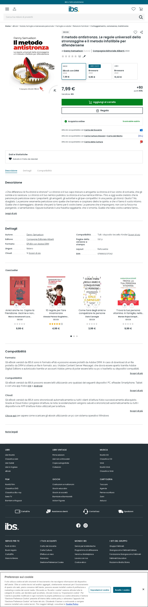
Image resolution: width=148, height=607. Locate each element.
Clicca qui (10, 415)
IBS (72, 94)
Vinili (102, 463)
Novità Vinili (105, 467)
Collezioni (56, 467)
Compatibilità (44, 170)
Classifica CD (106, 459)
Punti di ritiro (10, 546)
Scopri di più (35, 253)
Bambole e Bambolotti (62, 496)
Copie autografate (60, 463)
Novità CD (104, 455)
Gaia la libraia (11, 558)
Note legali (11, 431)
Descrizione (11, 170)
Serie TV (8, 496)
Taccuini (104, 484)
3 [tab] (76, 336)
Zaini (102, 496)
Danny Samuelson (73, 50)
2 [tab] (74, 336)
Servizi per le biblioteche (85, 546)
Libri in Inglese (11, 467)
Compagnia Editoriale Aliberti (108, 50)
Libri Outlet (9, 463)
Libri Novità (10, 455)
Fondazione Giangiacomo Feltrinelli (125, 554)
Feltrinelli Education (118, 558)
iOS (29, 385)
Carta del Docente (93, 130)
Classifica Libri (11, 459)
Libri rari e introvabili (61, 459)
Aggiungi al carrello (104, 102)
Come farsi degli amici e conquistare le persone (92, 312)
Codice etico (80, 562)
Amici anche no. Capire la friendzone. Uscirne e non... (20, 312)
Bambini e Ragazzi (13, 500)
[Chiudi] (143, 589)
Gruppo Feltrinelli (117, 546)
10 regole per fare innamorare (56, 312)
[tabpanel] (20, 303)
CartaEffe (9, 554)
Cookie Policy (72, 604)
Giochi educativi (59, 488)
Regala (104, 110)
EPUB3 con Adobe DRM (38, 244)
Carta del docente (48, 546)
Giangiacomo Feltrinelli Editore (123, 550)
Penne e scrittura (107, 492)
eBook (8, 471)
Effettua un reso (47, 554)
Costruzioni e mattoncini (63, 484)
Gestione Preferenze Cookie (51, 562)
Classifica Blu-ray (13, 492)
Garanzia (44, 558)
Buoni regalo (10, 550)
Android (38, 385)
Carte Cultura (46, 550)
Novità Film (10, 484)
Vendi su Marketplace (84, 554)
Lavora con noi (81, 558)
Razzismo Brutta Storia (120, 562)
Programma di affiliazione (86, 550)
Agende (103, 488)
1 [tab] (71, 336)
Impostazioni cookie (99, 589)
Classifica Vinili (106, 471)
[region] (74, 589)
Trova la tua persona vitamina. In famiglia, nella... (128, 312)
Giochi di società (59, 492)
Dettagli (27, 170)
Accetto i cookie (122, 589)
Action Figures (58, 500)
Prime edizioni (58, 455)
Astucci (103, 500)
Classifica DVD (11, 488)
